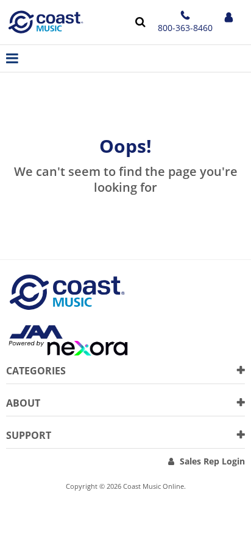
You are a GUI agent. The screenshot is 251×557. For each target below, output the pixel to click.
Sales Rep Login (212, 461)
